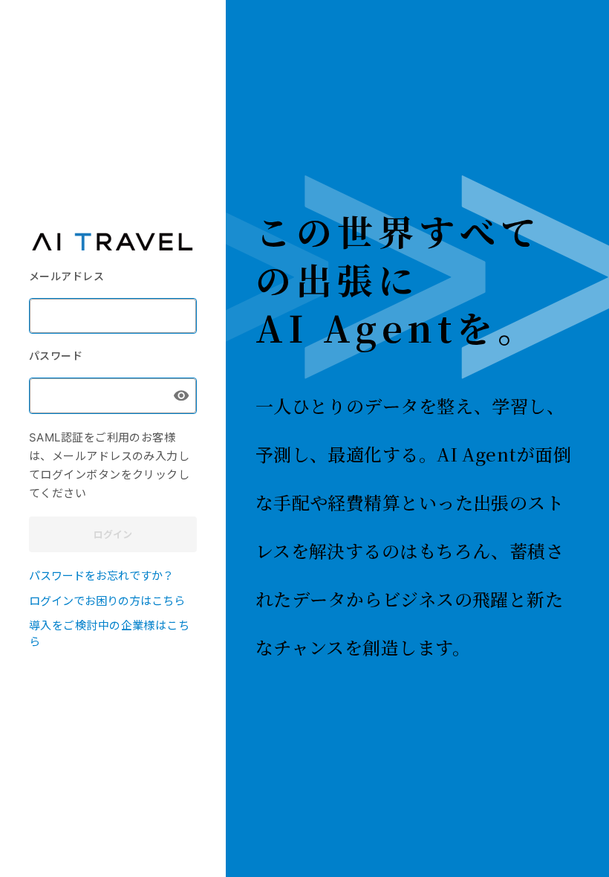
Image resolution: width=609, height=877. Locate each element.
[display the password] (181, 395)
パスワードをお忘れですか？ (101, 575)
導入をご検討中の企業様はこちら (109, 633)
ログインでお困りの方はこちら (107, 600)
